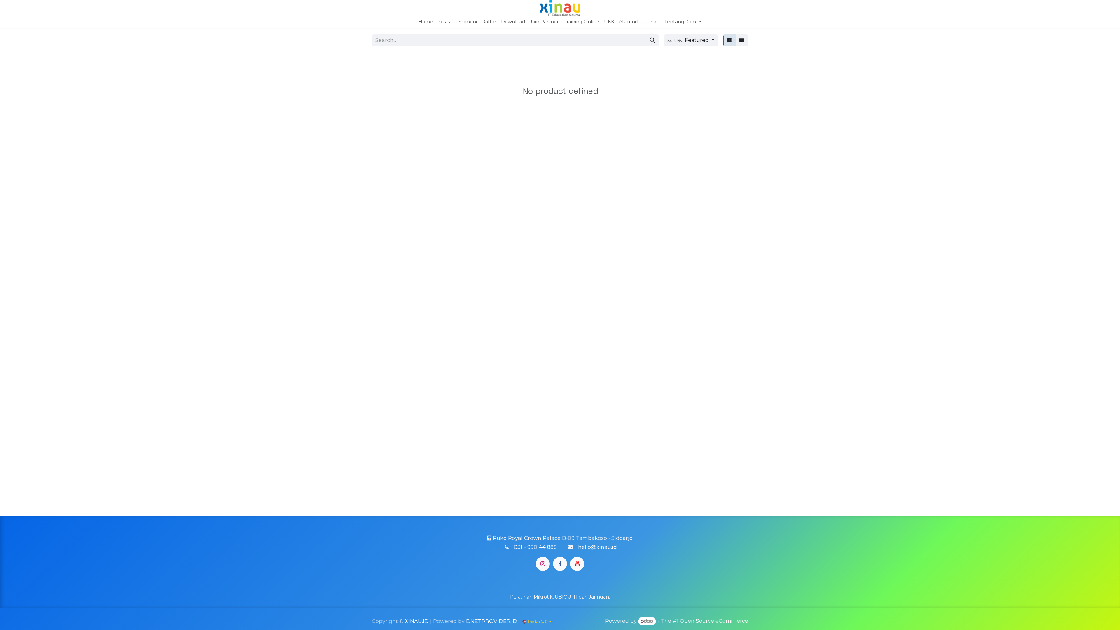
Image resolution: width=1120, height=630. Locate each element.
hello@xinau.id (597, 547)
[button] (691, 40)
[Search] (652, 40)
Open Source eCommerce (714, 621)
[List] (741, 40)
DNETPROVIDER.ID (491, 621)
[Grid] (729, 40)
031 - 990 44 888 (535, 547)
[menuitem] (425, 22)
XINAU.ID (417, 621)
